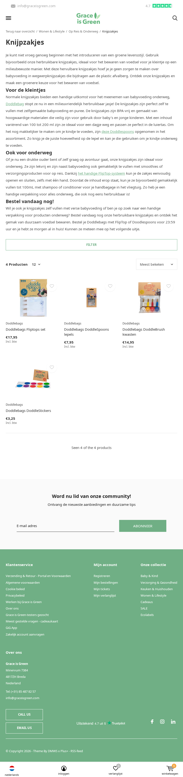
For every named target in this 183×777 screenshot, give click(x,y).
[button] (9, 18)
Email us (24, 728)
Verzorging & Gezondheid (159, 582)
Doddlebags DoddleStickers (28, 410)
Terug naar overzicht (20, 31)
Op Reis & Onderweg (83, 31)
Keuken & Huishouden (157, 589)
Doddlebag (15, 103)
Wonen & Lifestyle (52, 31)
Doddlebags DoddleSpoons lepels (86, 332)
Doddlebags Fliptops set (25, 329)
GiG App (11, 628)
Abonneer (142, 525)
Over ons (12, 608)
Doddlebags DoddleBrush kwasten (143, 332)
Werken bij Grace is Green (24, 602)
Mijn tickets (102, 589)
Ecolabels (147, 615)
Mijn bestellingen (106, 582)
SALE (144, 608)
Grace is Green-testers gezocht (27, 615)
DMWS (52, 751)
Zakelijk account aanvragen (25, 634)
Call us (24, 714)
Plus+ (64, 751)
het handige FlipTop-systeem (101, 173)
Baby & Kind (149, 576)
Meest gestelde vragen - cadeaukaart (32, 621)
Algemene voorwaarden (23, 582)
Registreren (102, 576)
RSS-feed (77, 751)
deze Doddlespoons (118, 131)
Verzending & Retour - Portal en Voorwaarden (38, 576)
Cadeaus (147, 602)
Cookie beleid (15, 589)
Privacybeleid (15, 595)
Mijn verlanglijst (105, 595)
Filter (91, 245)
